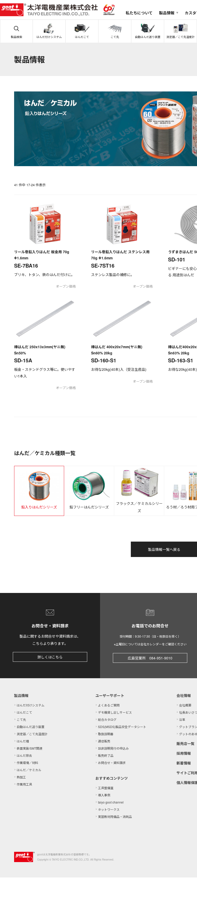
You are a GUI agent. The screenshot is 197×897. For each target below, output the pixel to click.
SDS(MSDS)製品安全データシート (122, 726)
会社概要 (185, 705)
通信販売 (104, 741)
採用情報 (183, 753)
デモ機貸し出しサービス (115, 712)
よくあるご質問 (109, 705)
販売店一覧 (185, 743)
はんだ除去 (24, 755)
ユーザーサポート (109, 695)
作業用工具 (24, 784)
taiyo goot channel (111, 802)
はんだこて (24, 712)
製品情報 (21, 695)
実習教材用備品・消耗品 (115, 816)
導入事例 (104, 795)
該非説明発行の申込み (113, 748)
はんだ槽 (23, 741)
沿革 (182, 719)
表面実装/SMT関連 (29, 748)
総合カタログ (107, 719)
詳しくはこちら (50, 656)
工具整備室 (105, 788)
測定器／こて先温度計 (32, 734)
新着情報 (183, 763)
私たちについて (139, 13)
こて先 (21, 719)
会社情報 (183, 695)
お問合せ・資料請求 (112, 762)
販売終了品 (105, 755)
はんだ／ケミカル (29, 770)
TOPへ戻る (187, 887)
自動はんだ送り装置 (30, 726)
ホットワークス (109, 809)
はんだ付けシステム (30, 705)
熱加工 (21, 777)
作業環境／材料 (27, 762)
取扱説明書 (105, 734)
